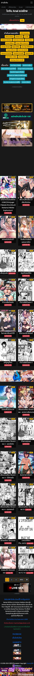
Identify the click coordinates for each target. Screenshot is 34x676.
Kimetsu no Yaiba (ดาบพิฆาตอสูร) (17, 75)
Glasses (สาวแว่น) (6, 53)
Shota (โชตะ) (29, 40)
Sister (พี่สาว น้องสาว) (22, 43)
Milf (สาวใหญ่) (9, 37)
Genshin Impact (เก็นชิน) (17, 72)
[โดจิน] (17, 142)
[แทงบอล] (17, 125)
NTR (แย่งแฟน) (25, 33)
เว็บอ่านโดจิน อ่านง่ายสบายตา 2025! (17, 619)
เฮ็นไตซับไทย (17, 637)
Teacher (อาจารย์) (18, 53)
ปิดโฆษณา (18, 666)
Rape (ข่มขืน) (15, 47)
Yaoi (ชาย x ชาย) (23, 57)
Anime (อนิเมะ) (26, 82)
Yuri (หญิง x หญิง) (11, 57)
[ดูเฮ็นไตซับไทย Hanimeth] (17, 653)
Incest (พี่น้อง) (10, 43)
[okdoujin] (17, 645)
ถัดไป (21, 580)
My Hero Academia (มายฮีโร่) (12, 82)
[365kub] (17, 116)
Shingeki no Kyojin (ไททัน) (17, 79)
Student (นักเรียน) (6, 40)
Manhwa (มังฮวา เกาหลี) (17, 60)
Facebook (17, 634)
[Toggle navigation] (31, 2)
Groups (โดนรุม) (5, 47)
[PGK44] (17, 108)
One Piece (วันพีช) (16, 65)
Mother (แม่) (19, 37)
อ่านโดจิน (4, 2)
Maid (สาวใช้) (29, 53)
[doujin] (17, 133)
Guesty (29, 663)
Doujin (21, 7)
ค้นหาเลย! (30, 27)
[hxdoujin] (17, 650)
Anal (22, 20)
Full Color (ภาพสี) (18, 40)
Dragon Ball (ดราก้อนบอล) (25, 69)
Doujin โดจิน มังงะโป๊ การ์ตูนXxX (17, 599)
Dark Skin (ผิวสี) (22, 50)
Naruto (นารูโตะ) (27, 65)
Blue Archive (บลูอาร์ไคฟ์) (9, 69)
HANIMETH (17, 642)
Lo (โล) (26, 37)
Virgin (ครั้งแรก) (11, 50)
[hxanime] (17, 658)
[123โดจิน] (17, 376)
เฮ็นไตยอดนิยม (12, 7)
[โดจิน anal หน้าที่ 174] (27, 580)
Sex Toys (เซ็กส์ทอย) (27, 47)
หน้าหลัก (3, 7)
